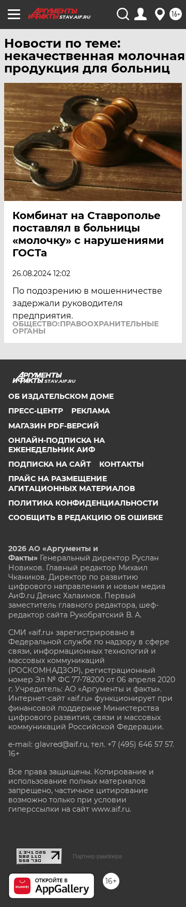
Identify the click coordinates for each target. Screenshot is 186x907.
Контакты (121, 464)
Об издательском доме (61, 396)
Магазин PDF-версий (53, 425)
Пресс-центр (35, 410)
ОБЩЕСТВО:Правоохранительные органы (85, 327)
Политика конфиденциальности (83, 503)
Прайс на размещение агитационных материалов (71, 483)
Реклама (90, 410)
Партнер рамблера (97, 856)
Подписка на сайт (49, 464)
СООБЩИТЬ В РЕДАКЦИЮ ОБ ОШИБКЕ (85, 517)
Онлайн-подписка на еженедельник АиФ (56, 445)
